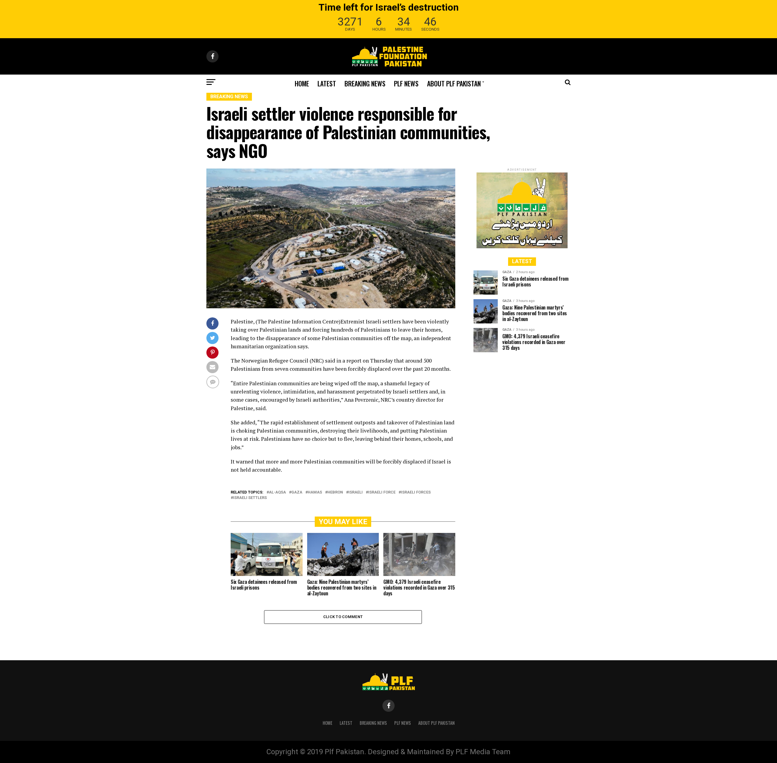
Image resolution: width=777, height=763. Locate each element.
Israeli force (381, 492)
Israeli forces (416, 492)
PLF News (406, 83)
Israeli (355, 492)
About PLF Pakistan (454, 83)
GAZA (296, 492)
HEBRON (335, 492)
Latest (326, 83)
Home (302, 83)
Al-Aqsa (277, 492)
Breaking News (364, 83)
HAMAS (315, 492)
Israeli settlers (250, 498)
